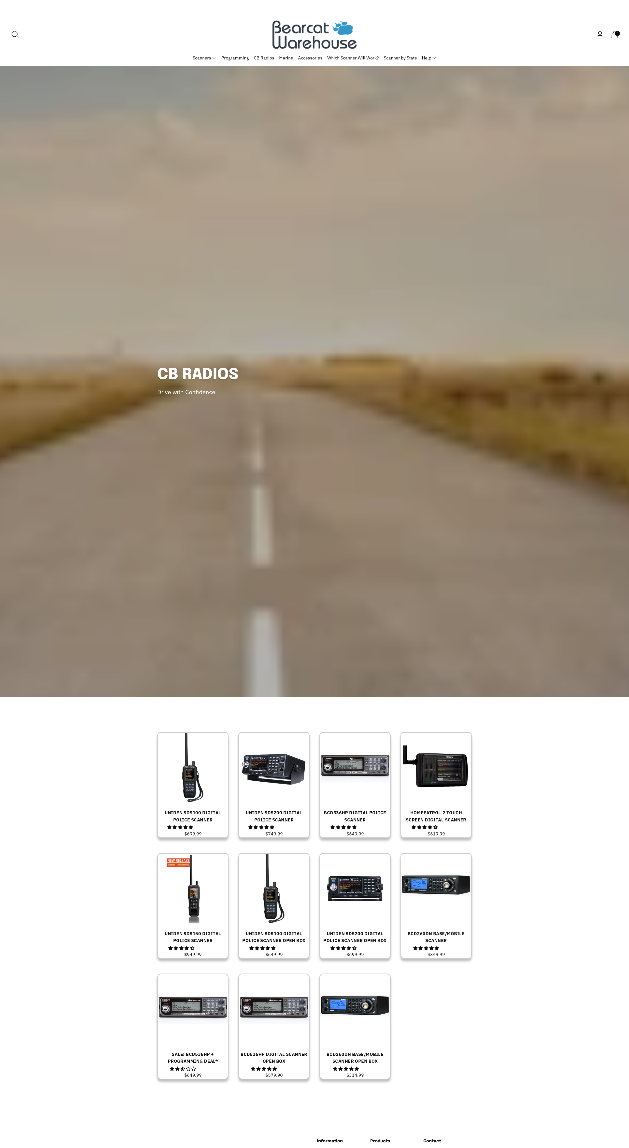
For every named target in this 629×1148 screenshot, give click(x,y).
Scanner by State (400, 58)
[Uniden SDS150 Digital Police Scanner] (193, 888)
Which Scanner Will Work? (353, 58)
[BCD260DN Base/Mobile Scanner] (436, 888)
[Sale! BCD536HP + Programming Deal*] (193, 1009)
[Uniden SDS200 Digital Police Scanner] (274, 768)
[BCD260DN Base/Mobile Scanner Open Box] (355, 1009)
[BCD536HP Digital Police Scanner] (355, 768)
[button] (180, 827)
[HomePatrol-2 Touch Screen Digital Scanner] (436, 768)
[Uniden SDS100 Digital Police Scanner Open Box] (274, 888)
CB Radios (264, 58)
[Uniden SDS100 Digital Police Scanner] (193, 768)
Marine (286, 58)
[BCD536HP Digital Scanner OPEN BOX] (274, 1009)
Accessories (310, 58)
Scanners (202, 58)
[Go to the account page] (600, 35)
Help (426, 58)
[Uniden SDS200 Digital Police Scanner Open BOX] (355, 888)
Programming (235, 58)
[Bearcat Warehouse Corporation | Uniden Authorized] (314, 35)
